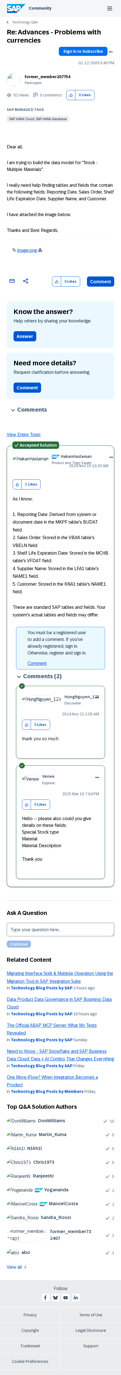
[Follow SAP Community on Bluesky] (55, 1297)
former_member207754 (47, 76)
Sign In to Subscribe (83, 51)
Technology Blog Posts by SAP (42, 988)
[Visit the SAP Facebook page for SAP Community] (45, 1297)
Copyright (30, 1330)
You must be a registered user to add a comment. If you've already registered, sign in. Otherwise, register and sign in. (57, 642)
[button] (71, 95)
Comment (100, 281)
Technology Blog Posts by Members (47, 1091)
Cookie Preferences (30, 1361)
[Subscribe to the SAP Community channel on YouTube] (65, 1297)
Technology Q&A (25, 22)
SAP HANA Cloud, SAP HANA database (38, 119)
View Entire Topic (24, 434)
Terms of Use (90, 1315)
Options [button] (110, 52)
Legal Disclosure (91, 1330)
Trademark (30, 1346)
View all (14, 1267)
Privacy (30, 1315)
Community (40, 8)
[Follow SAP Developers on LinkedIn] (75, 1297)
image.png (27, 250)
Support (90, 1346)
